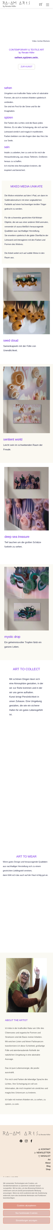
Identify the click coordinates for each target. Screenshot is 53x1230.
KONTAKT (45, 1149)
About (47, 1163)
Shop (48, 1169)
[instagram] (26, 1140)
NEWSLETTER (43, 1153)
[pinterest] (21, 1140)
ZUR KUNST (26, 67)
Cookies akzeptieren (26, 1205)
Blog (48, 1166)
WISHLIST (45, 1156)
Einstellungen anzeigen (26, 1220)
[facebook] (31, 1140)
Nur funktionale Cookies (26, 1213)
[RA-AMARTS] (16, 4)
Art (49, 1159)
